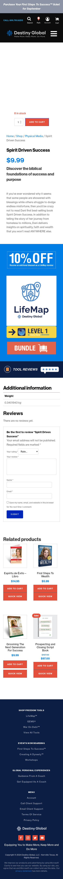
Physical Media (34, 136)
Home (10, 136)
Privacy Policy (31, 820)
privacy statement (24, 871)
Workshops (31, 760)
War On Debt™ (31, 727)
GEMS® (31, 721)
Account (31, 798)
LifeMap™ (31, 716)
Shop (19, 136)
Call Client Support (31, 803)
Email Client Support (31, 809)
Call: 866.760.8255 (13, 20)
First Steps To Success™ (31, 749)
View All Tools (32, 732)
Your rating (12, 451)
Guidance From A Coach (31, 776)
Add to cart (37, 122)
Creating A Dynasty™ (31, 754)
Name (10, 480)
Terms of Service (32, 814)
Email (10, 491)
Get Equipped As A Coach (31, 782)
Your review (13, 457)
